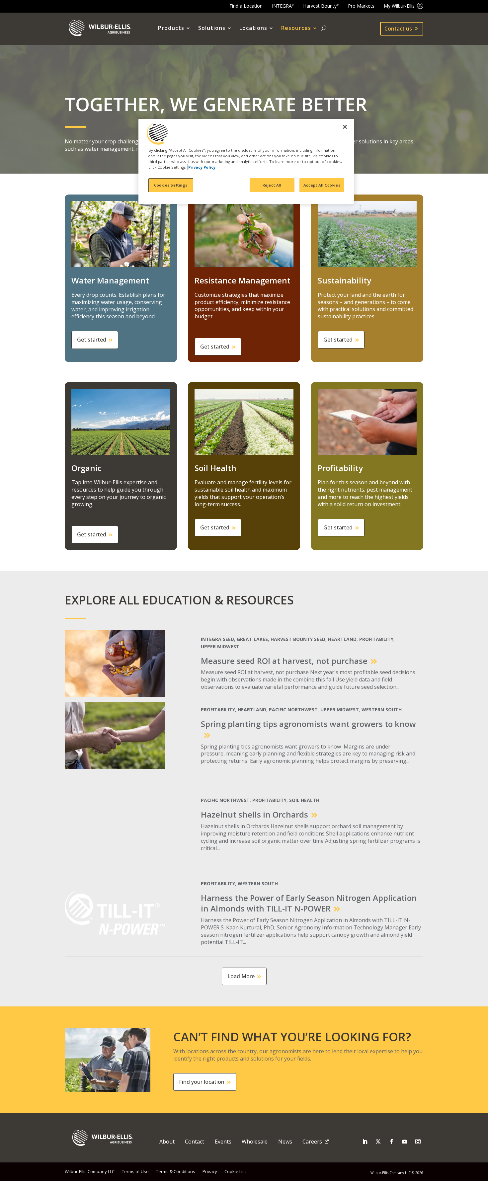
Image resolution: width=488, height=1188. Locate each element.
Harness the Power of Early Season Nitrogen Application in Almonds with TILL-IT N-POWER (309, 903)
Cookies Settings (171, 185)
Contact (194, 1141)
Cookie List (235, 1171)
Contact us (398, 28)
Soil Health (304, 800)
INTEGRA (283, 6)
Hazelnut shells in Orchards (254, 814)
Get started (91, 339)
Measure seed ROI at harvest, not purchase (284, 660)
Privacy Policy (201, 167)
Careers (312, 1141)
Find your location (201, 1081)
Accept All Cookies (321, 185)
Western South (382, 710)
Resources (296, 28)
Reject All (272, 185)
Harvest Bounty (321, 6)
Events (223, 1141)
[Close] (345, 126)
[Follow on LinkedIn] (365, 1141)
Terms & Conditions (175, 1171)
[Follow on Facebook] (391, 1141)
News (285, 1141)
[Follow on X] (378, 1141)
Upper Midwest (220, 647)
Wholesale (255, 1141)
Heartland (342, 639)
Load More (241, 976)
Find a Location (246, 6)
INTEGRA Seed (217, 639)
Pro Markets (361, 6)
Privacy (210, 1171)
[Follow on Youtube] (404, 1141)
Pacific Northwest (293, 710)
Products (171, 28)
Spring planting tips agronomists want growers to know (308, 723)
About (167, 1141)
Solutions (211, 28)
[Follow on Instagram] (418, 1141)
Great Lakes (252, 639)
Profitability (376, 639)
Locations (253, 28)
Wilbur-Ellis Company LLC (90, 1171)
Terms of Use (135, 1171)
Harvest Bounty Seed (298, 639)
